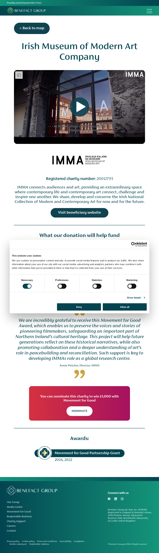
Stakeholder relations (39, 544)
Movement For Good (19, 511)
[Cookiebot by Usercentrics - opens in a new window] (133, 244)
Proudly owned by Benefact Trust (24, 3)
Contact (11, 531)
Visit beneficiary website (79, 213)
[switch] (62, 286)
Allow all (124, 307)
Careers (11, 526)
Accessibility (65, 541)
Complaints (79, 541)
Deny (79, 307)
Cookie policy (28, 541)
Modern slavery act (18, 544)
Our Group (13, 502)
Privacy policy (13, 541)
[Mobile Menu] (149, 11)
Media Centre (15, 507)
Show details (134, 297)
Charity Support (16, 521)
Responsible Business (19, 516)
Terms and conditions (47, 541)
